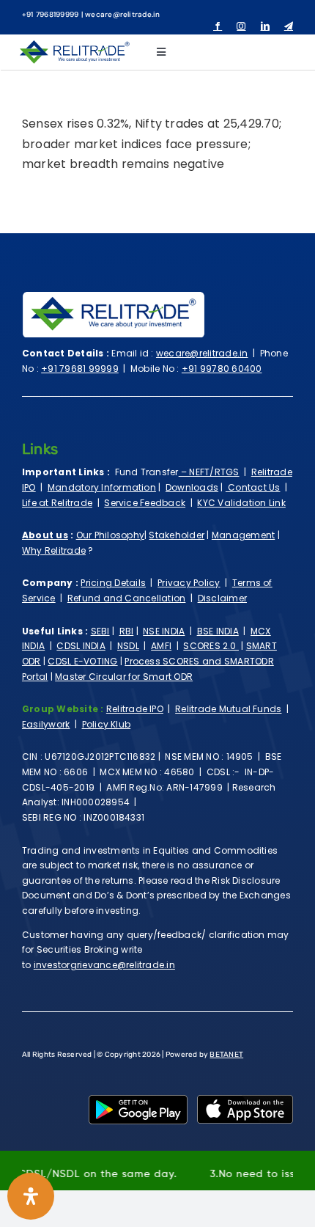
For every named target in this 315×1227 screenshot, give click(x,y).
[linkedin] (265, 26)
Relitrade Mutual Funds (228, 709)
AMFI (161, 646)
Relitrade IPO (134, 709)
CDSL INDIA (80, 646)
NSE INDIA (164, 631)
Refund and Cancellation (126, 598)
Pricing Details (113, 582)
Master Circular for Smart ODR (124, 676)
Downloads (192, 487)
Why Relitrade (54, 550)
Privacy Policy (189, 582)
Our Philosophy (110, 535)
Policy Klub (106, 724)
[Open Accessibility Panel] (30, 1196)
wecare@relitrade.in (202, 353)
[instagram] (241, 26)
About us (45, 535)
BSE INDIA (218, 631)
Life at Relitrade (57, 503)
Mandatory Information (102, 487)
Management (243, 535)
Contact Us (253, 487)
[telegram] (288, 26)
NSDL (128, 646)
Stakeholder (176, 535)
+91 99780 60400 (222, 368)
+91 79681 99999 (80, 368)
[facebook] (217, 26)
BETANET (226, 1054)
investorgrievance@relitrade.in (104, 965)
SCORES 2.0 (211, 646)
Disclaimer (222, 598)
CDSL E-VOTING (82, 661)
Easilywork (46, 724)
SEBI (100, 631)
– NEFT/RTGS (209, 472)
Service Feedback (144, 503)
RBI (126, 631)
